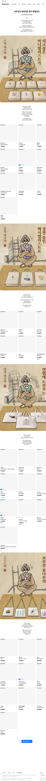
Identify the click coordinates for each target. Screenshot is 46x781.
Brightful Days (3, 519)
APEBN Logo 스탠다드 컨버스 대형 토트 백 (8, 546)
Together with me (4, 331)
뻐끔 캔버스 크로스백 (22, 658)
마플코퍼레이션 (4, 772)
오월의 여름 (2, 493)
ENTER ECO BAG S (4, 144)
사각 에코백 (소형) (22, 144)
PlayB (1, 732)
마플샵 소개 (9, 772)
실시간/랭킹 (14, 4)
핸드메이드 (24, 4)
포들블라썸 (21, 707)
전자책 (34, 4)
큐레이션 (38, 4)
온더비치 (20, 331)
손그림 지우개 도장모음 (23, 521)
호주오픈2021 (21, 493)
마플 (5, 1)
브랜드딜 (29, 4)
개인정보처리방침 (19, 772)
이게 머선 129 (21, 469)
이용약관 (14, 772)
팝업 (43, 4)
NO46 (1, 707)
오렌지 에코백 (21, 192)
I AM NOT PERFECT (4, 169)
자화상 (1, 658)
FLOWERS (2, 355)
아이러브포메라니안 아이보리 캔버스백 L (7, 469)
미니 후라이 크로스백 (22, 683)
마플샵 (3, 1)
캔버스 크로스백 (3, 683)
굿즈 (19, 4)
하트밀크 (2, 217)
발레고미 (20, 169)
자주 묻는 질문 (42, 775)
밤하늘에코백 (21, 355)
